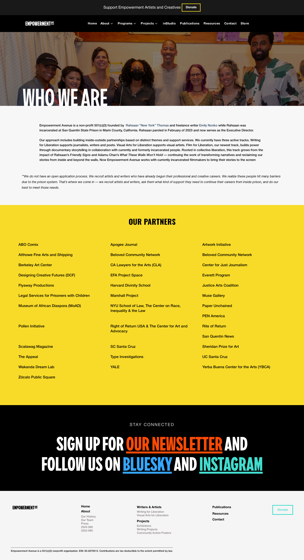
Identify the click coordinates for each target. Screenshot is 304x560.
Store (245, 23)
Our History (88, 517)
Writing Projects (147, 529)
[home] (39, 23)
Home (92, 23)
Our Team (87, 520)
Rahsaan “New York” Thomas (147, 125)
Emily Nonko (208, 125)
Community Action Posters (154, 533)
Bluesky (147, 464)
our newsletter (174, 443)
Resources (212, 23)
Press (84, 524)
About (85, 511)
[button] (107, 23)
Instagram (231, 464)
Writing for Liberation (150, 512)
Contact (230, 23)
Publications (189, 23)
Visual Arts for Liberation (153, 515)
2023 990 (87, 531)
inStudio (169, 23)
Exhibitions (144, 526)
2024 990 (87, 527)
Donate (191, 7)
